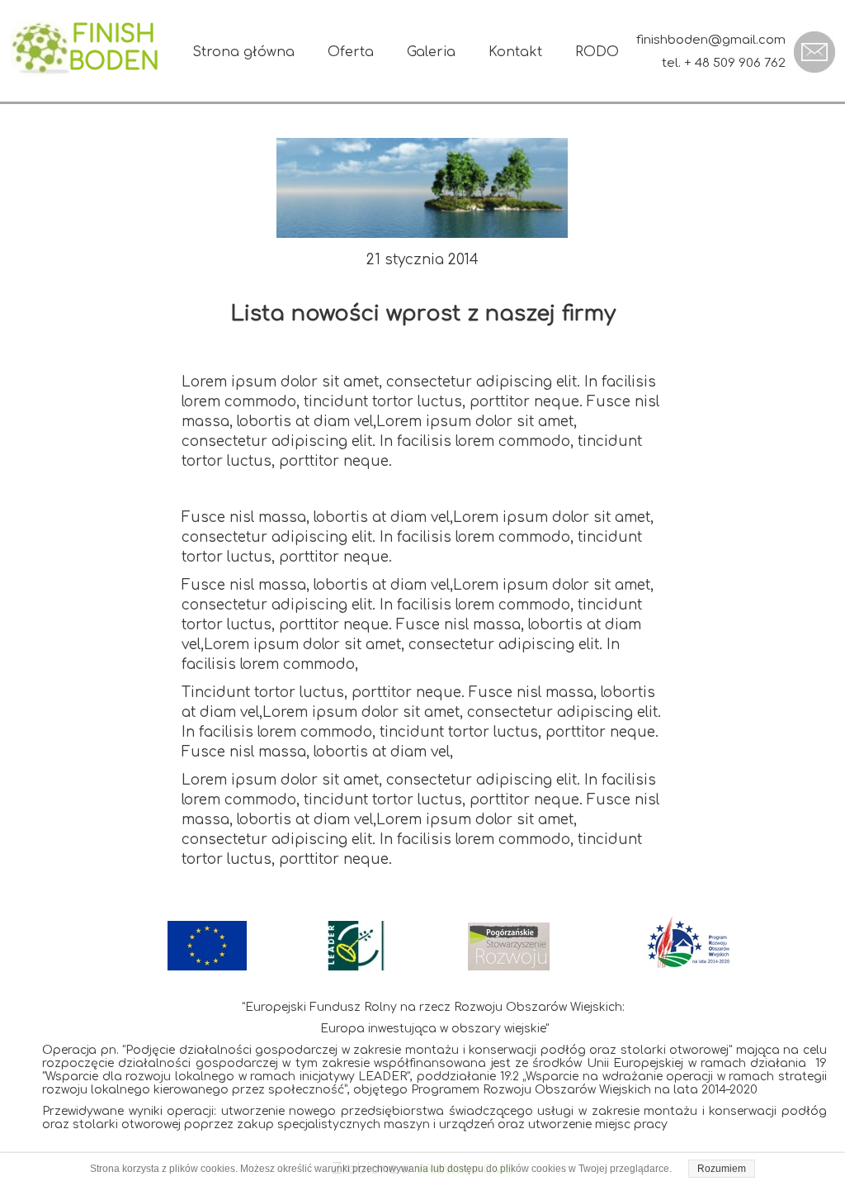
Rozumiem (721, 1168)
